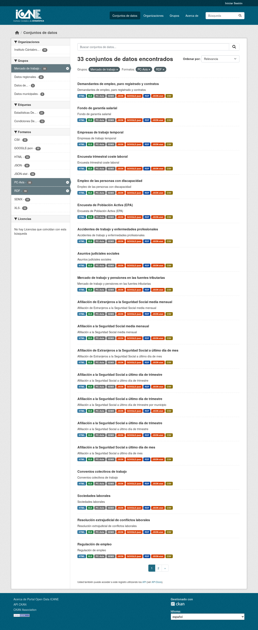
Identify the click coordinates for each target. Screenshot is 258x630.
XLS (90, 95)
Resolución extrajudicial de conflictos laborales (113, 520)
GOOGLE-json (134, 95)
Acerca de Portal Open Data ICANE (36, 599)
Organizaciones (153, 16)
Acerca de (191, 16)
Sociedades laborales (93, 495)
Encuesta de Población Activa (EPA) (105, 205)
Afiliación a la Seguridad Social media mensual (113, 326)
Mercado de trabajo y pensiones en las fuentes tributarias (121, 277)
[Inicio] (17, 32)
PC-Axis (100, 95)
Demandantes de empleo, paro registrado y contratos (118, 83)
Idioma (175, 611)
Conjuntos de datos (124, 16)
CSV (169, 95)
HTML (82, 95)
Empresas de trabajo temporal (100, 132)
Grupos (174, 16)
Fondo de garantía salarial (97, 108)
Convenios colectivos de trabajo (102, 471)
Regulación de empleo (94, 544)
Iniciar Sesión (233, 3)
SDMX (111, 95)
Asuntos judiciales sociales (98, 253)
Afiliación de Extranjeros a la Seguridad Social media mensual (124, 301)
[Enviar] (240, 15)
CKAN (177, 604)
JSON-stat (158, 95)
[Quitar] (117, 69)
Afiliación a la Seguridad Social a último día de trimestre (119, 374)
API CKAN (20, 604)
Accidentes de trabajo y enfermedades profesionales (117, 229)
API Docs (157, 582)
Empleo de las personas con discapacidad (109, 180)
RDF (147, 95)
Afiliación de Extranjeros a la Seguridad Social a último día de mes (127, 350)
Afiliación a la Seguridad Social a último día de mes (116, 447)
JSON (120, 95)
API (144, 582)
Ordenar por (191, 59)
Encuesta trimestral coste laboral (102, 156)
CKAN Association (25, 610)
